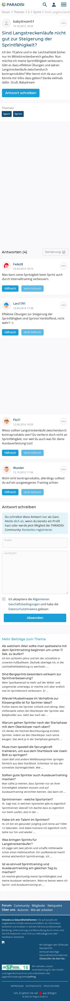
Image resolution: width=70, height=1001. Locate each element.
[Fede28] (7, 265)
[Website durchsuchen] (44, 4)
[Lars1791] (7, 305)
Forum (6, 12)
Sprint (37, 12)
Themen (19, 12)
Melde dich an (14, 521)
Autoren (23, 910)
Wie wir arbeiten (42, 910)
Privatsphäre (51, 986)
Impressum (17, 986)
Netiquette (55, 906)
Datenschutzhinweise (22, 609)
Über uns (8, 909)
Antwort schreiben (20, 93)
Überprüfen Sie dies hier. (52, 958)
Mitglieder (38, 906)
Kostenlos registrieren (37, 530)
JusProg (32, 976)
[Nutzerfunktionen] (53, 4)
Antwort (10, 553)
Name (8, 540)
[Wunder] (7, 469)
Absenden (35, 618)
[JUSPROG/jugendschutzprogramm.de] (16, 967)
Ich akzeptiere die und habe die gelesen (33, 604)
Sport (6, 113)
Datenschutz (33, 986)
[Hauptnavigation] (63, 4)
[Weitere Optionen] (63, 23)
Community (22, 906)
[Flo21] (7, 421)
